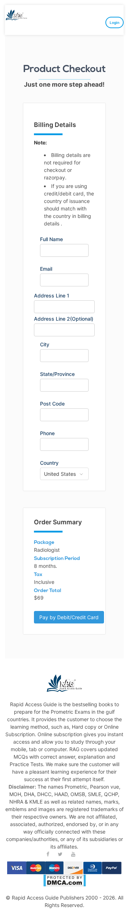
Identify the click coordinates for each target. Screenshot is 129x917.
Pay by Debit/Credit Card (69, 617)
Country (49, 463)
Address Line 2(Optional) (63, 319)
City (44, 344)
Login (114, 22)
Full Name (51, 239)
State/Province (57, 374)
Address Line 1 (51, 295)
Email (46, 269)
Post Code (52, 404)
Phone (47, 433)
